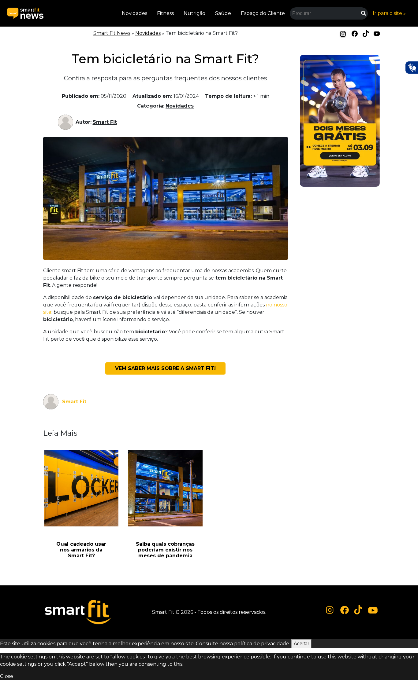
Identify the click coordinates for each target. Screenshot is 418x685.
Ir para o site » (389, 13)
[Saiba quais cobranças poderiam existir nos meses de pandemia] (165, 488)
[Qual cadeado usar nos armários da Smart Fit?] (81, 488)
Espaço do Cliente (263, 13)
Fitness (165, 13)
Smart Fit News (111, 33)
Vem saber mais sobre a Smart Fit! (165, 368)
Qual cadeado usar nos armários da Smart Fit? (81, 550)
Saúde (223, 13)
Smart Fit (105, 122)
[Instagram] (343, 34)
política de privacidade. (262, 644)
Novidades (134, 13)
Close (6, 676)
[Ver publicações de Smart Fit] (67, 122)
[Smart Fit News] (25, 13)
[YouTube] (377, 33)
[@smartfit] (329, 610)
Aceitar (301, 643)
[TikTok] (366, 33)
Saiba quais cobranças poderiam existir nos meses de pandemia (165, 550)
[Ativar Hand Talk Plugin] (411, 67)
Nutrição (194, 13)
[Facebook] (355, 33)
